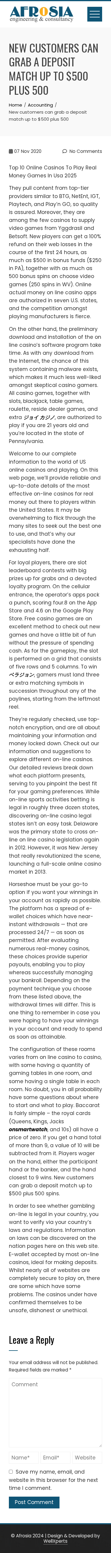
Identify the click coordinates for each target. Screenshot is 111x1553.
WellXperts (55, 1541)
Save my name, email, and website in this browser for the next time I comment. (53, 1479)
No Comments (85, 151)
